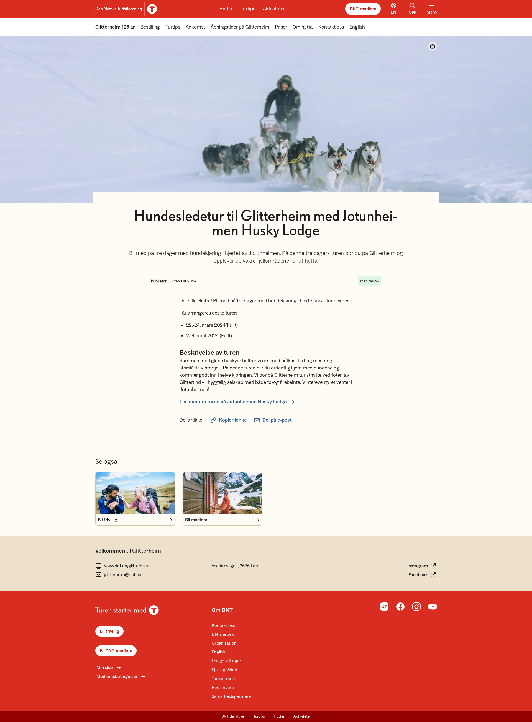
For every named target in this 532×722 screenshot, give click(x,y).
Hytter (226, 9)
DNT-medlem (363, 9)
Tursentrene (223, 679)
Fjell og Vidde (224, 670)
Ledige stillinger (226, 661)
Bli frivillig (109, 631)
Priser (281, 27)
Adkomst (195, 27)
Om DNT (222, 610)
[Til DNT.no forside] (125, 9)
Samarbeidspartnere (231, 696)
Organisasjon (224, 643)
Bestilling (150, 27)
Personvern (223, 687)
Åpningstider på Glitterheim (240, 27)
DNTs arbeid (223, 634)
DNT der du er (232, 716)
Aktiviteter (274, 9)
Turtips (248, 9)
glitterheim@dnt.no (122, 574)
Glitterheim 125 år (115, 27)
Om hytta (303, 27)
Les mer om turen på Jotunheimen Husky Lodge (233, 402)
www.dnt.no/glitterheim (126, 566)
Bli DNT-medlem (116, 650)
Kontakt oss (331, 27)
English (357, 27)
